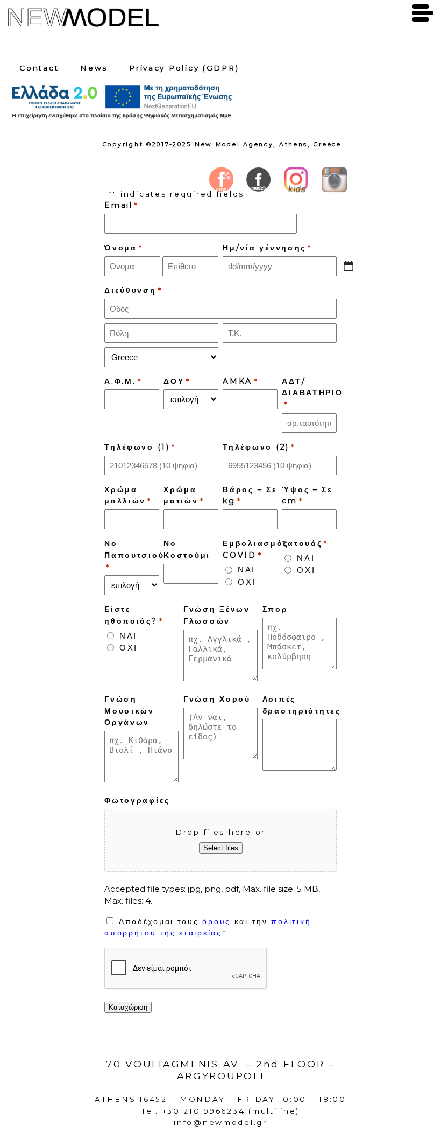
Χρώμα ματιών (183, 495)
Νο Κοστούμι (186, 549)
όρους (216, 921)
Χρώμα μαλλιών (128, 495)
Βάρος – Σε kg (250, 495)
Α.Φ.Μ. (122, 381)
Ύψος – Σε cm (307, 495)
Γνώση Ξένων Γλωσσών (216, 615)
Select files (220, 848)
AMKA (240, 381)
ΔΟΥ (176, 381)
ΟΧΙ (247, 582)
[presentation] (186, 969)
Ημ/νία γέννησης (267, 248)
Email (121, 205)
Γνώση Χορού (217, 699)
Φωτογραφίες (137, 800)
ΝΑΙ (246, 569)
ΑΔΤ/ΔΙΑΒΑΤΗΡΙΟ (312, 392)
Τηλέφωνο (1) (140, 447)
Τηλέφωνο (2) (259, 447)
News (94, 68)
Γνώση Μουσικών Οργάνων (129, 711)
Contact (39, 68)
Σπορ (275, 609)
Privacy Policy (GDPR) (184, 68)
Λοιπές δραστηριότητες (301, 705)
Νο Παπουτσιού (134, 554)
